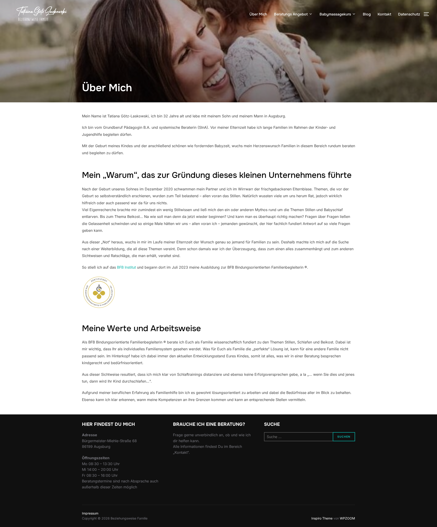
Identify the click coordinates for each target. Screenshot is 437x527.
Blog (367, 14)
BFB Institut (126, 267)
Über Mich (258, 14)
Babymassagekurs (335, 14)
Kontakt (384, 14)
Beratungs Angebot (291, 14)
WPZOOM (347, 518)
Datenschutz (409, 14)
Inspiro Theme (322, 518)
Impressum (90, 513)
